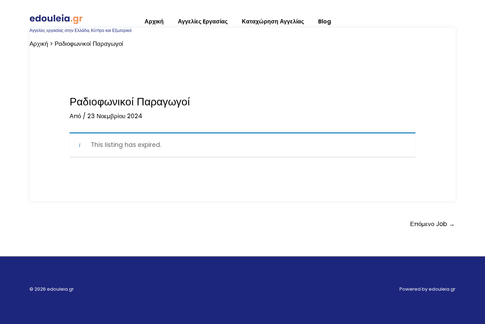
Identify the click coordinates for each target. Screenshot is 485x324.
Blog (324, 21)
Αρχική (154, 21)
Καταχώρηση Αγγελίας (273, 21)
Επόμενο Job (432, 224)
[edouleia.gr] (56, 18)
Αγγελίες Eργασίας (203, 21)
